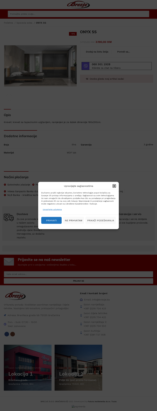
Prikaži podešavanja (100, 220)
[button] (114, 186)
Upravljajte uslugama (52, 209)
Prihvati (51, 220)
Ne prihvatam (73, 220)
